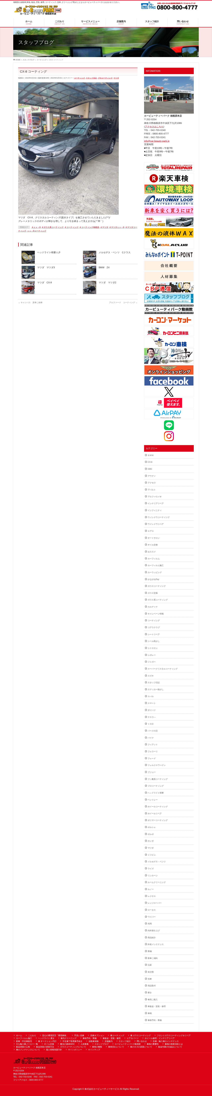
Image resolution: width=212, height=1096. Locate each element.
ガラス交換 (153, 593)
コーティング (79, 78)
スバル (151, 696)
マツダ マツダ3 (46, 267)
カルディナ (153, 607)
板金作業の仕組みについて (170, 1047)
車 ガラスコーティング (140, 1035)
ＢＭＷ (151, 455)
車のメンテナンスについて (28, 1050)
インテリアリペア (156, 503)
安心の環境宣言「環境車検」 (55, 1035)
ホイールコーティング (158, 806)
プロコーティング (105, 78)
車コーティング (117, 1035)
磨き (150, 992)
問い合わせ (142, 1041)
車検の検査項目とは (174, 1044)
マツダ (116, 78)
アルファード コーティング (123, 302)
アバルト (152, 490)
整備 (150, 951)
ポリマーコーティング (158, 820)
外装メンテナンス (156, 944)
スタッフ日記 (91, 78)
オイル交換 (153, 545)
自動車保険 (94, 1041)
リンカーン (153, 875)
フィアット (153, 744)
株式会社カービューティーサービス (102, 1089)
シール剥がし (154, 641)
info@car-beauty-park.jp (156, 141)
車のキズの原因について (141, 1047)
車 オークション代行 (47, 1041)
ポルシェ (152, 827)
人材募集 (85, 1044)
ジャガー (152, 662)
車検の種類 (97, 1047)
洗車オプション (97, 1035)
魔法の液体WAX (67, 1044)
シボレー (152, 655)
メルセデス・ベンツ (157, 861)
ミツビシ (152, 855)
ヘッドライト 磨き (46, 1038)
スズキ (151, 676)
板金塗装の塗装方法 (45, 1047)
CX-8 (150, 462)
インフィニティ (155, 510)
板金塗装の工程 (23, 1047)
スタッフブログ (102, 1044)
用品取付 (152, 986)
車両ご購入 (153, 999)
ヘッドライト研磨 (156, 793)
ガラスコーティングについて (73, 1047)
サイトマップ (94, 1050)
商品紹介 (152, 937)
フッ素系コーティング (158, 779)
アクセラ (152, 483)
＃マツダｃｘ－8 (116, 227)
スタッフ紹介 (125, 1041)
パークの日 (153, 731)
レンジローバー (155, 903)
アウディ (152, 476)
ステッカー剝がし (156, 689)
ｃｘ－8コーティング (36, 231)
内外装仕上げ (154, 930)
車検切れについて (116, 1047)
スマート (152, 703)
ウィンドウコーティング (159, 517)
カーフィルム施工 (156, 565)
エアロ (151, 531)
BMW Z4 (104, 267)
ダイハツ (152, 710)
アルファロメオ (155, 496)
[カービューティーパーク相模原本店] (37, 11)
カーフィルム (154, 559)
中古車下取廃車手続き (72, 1041)
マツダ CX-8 (44, 282)
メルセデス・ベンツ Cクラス (115, 252)
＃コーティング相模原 (89, 227)
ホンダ (151, 841)
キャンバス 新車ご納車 (30, 302)
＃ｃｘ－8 (36, 227)
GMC (150, 469)
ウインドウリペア (156, 524)
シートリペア (154, 634)
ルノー (151, 889)
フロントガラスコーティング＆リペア (174, 1035)
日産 (150, 965)
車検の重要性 (153, 1044)
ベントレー (153, 800)
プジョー (152, 772)
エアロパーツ (133, 1038)
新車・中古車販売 (24, 1041)
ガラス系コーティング (158, 600)
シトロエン (153, 648)
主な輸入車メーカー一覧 (27, 1044)
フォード (152, 758)
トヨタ (151, 724)
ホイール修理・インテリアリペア (160, 1038)
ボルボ (151, 834)
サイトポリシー (75, 1050)
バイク (151, 738)
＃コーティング (71, 227)
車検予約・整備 (155, 1020)
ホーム (19, 1035)
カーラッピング (155, 572)
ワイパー (152, 917)
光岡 (150, 924)
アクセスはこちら (154, 126)
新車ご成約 (153, 958)
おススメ (152, 552)
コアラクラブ (154, 627)
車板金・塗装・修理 (157, 1006)
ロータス (152, 910)
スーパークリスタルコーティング (163, 669)
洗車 (150, 979)
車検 (150, 1013)
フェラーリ (153, 751)
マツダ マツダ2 (107, 282)
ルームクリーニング (157, 882)
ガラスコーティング (157, 586)
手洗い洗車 (79, 1035)
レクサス (152, 896)
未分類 (151, 972)
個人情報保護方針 (54, 1050)
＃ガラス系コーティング (52, 227)
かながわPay (153, 579)
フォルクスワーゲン (157, 765)
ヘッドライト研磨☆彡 (48, 252)
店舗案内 (109, 1041)
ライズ (151, 868)
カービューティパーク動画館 (128, 1044)
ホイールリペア (155, 813)
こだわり (32, 1035)
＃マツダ (104, 227)
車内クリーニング (69, 1038)
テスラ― (152, 717)
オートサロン (154, 538)
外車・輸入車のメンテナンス (166, 1041)
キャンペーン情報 (156, 614)
